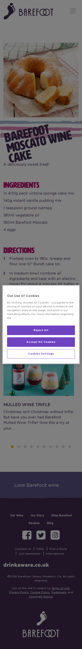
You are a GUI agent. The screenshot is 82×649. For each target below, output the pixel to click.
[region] (41, 324)
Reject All (41, 330)
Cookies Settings (41, 353)
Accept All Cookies (40, 342)
